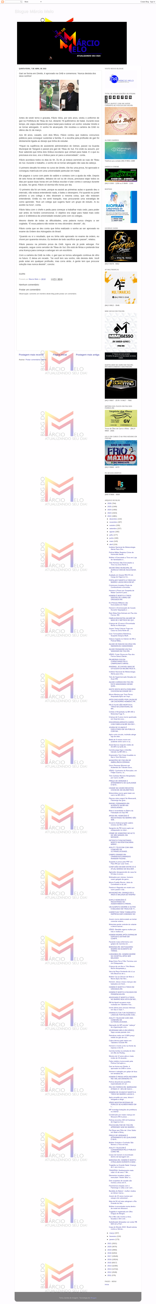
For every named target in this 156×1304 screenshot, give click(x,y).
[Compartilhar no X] (57, 279)
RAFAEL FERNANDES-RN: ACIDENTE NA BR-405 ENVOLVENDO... (119, 805)
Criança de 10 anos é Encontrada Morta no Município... (122, 624)
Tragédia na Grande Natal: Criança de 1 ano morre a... (122, 1166)
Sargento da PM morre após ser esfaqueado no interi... (121, 829)
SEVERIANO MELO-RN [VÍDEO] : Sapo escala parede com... (122, 1031)
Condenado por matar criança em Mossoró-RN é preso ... (122, 1116)
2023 (109, 513)
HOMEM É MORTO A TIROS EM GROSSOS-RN (121, 988)
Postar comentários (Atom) (36, 360)
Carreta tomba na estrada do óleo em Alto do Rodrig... (122, 1052)
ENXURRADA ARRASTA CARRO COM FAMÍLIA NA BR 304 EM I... (122, 723)
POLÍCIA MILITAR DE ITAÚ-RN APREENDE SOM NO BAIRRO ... (122, 1126)
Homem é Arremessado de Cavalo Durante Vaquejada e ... (122, 609)
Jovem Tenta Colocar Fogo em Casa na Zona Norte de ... (121, 629)
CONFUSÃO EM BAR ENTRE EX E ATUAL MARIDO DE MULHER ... (122, 868)
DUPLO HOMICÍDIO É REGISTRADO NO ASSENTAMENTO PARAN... (120, 902)
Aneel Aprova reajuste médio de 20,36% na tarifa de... (121, 746)
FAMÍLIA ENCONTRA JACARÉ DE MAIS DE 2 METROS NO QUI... (122, 619)
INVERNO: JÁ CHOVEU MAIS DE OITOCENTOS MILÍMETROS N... (122, 668)
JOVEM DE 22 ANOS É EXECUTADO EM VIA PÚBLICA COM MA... (122, 729)
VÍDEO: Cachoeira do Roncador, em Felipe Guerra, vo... (123, 771)
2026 (109, 503)
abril (111, 544)
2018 (109, 1253)
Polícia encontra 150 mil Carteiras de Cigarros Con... (122, 1121)
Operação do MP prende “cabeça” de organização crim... (122, 1026)
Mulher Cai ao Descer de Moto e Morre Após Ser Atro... (121, 978)
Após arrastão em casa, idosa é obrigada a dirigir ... (121, 1098)
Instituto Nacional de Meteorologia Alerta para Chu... (122, 673)
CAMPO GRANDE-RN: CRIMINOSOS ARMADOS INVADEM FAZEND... (120, 856)
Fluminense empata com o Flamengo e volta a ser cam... (121, 1187)
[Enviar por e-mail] (52, 279)
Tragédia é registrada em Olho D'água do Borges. (121, 1213)
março (112, 1233)
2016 (109, 1259)
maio (111, 541)
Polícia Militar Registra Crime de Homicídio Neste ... (121, 553)
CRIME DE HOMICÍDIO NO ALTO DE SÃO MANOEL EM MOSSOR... (122, 835)
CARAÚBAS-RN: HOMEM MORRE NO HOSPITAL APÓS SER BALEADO (122, 956)
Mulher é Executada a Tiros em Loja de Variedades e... (123, 558)
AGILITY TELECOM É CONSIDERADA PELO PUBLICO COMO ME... (122, 1150)
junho (111, 538)
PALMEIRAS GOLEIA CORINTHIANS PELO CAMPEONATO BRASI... (119, 661)
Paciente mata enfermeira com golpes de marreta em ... (121, 943)
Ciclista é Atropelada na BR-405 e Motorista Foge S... (122, 713)
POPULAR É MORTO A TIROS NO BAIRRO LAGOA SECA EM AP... (122, 581)
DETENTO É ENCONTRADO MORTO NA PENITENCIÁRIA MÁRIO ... (121, 842)
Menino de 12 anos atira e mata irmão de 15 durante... (121, 1057)
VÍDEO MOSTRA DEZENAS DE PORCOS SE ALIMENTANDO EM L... (122, 1104)
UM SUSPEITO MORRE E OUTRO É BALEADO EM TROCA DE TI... (122, 908)
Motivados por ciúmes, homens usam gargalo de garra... (121, 878)
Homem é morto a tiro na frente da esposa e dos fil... (122, 1047)
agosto (112, 532)
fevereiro (113, 1236)
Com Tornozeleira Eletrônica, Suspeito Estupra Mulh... (120, 635)
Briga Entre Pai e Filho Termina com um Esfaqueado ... (123, 962)
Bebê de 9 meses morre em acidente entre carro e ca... (120, 741)
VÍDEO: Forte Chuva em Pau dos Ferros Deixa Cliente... (122, 655)
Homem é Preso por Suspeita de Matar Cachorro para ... (121, 591)
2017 (109, 1256)
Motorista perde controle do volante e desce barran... (122, 925)
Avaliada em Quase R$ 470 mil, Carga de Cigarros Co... (121, 576)
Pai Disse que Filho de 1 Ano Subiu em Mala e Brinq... (122, 1131)
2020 (109, 1247)
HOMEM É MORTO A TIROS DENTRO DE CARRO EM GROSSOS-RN (120, 597)
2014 (109, 1266)
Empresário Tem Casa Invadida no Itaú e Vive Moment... (122, 756)
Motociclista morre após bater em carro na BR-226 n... (122, 794)
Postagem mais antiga (87, 354)
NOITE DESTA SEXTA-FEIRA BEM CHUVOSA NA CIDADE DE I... (122, 690)
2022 (109, 516)
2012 (109, 1272)
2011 (109, 1275)
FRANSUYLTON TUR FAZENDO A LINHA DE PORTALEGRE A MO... (122, 1014)
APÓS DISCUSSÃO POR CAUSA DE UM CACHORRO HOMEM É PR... (123, 700)
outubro (112, 525)
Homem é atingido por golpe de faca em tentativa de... (123, 1072)
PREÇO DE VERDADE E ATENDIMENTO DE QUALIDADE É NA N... (122, 783)
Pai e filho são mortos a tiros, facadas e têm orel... (120, 1218)
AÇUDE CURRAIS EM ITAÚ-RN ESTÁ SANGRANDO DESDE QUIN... (121, 684)
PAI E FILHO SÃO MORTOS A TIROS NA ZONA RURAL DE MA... (121, 707)
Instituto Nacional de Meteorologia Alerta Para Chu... (122, 548)
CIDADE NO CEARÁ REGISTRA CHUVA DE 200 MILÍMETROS (121, 789)
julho (111, 535)
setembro (113, 528)
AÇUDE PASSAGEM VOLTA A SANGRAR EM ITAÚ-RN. (120, 650)
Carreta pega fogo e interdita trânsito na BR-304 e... (120, 751)
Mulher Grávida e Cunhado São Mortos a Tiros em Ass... (121, 1143)
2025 (109, 506)
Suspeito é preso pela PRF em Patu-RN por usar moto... (121, 863)
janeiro (112, 1239)
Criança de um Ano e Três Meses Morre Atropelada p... (122, 967)
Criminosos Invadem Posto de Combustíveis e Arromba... (120, 586)
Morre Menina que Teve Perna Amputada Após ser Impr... (121, 695)
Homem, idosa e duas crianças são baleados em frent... (122, 983)
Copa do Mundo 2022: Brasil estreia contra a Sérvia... (123, 1228)
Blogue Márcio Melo (34, 11)
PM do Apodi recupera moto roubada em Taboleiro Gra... (121, 1003)
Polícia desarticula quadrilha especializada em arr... (120, 1083)
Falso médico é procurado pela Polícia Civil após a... (121, 1062)
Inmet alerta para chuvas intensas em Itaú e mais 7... (122, 1009)
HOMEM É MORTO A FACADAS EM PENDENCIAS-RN (123, 993)
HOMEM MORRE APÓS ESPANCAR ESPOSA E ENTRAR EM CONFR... (123, 937)
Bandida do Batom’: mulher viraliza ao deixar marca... (122, 1192)
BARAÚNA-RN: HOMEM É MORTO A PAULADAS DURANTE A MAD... (123, 1161)
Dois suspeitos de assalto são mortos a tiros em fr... (120, 1182)
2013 (109, 1269)
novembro (113, 522)
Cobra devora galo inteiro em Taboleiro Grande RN (120, 1041)
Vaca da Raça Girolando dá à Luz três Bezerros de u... (122, 972)
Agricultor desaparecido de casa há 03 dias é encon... (122, 873)
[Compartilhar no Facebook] (59, 279)
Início (107, 1284)
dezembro (113, 519)
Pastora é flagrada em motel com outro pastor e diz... (122, 888)
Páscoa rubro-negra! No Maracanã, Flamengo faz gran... (122, 799)
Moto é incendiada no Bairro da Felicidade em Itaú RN (121, 812)
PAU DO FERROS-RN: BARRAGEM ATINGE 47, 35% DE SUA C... (122, 1088)
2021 (109, 1243)
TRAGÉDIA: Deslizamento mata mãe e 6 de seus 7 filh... (121, 1171)
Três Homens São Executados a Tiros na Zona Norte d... (121, 564)
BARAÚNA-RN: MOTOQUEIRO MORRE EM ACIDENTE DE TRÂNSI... (121, 949)
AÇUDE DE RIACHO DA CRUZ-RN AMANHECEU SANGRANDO (122, 645)
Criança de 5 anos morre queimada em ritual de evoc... (122, 718)
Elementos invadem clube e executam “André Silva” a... (120, 1176)
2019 (109, 1250)
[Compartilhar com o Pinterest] (61, 279)
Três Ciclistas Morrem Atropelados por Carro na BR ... (122, 777)
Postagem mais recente (31, 354)
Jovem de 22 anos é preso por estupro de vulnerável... (121, 1197)
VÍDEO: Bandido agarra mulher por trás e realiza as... (122, 930)
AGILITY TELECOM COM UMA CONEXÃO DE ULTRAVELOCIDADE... (121, 849)
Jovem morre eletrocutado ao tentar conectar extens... (123, 920)
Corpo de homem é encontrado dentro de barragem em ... (121, 1156)
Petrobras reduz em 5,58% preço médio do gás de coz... (122, 1036)
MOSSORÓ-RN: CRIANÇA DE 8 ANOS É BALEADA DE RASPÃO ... (122, 895)
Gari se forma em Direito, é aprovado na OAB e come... (120, 1067)
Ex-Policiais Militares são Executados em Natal (118, 604)
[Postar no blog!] (54, 279)
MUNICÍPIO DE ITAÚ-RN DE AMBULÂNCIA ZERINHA (120, 761)
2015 (109, 1263)
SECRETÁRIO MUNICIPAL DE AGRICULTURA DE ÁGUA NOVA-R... (122, 570)
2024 (109, 510)
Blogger (93, 1298)
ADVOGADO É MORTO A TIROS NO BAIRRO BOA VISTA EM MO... (123, 998)
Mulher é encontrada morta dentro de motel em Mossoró (122, 1207)
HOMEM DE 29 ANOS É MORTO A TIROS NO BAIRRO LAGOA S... (122, 1093)
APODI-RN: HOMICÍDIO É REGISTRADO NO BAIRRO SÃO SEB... (122, 818)
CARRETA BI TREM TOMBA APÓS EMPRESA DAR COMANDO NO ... (122, 914)
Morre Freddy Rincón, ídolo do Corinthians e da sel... (121, 883)
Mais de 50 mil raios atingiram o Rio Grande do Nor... (123, 1202)
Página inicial (60, 354)
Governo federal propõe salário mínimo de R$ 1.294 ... (121, 824)
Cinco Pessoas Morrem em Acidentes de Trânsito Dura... (121, 766)
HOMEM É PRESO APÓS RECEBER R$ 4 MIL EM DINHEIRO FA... (123, 1078)
